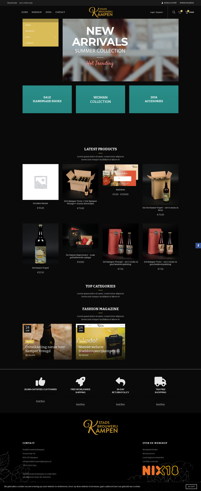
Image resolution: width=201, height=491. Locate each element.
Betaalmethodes (150, 449)
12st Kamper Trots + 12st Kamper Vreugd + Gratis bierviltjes (80, 202)
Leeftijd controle (150, 461)
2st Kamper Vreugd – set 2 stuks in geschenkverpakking (120, 263)
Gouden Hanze (40, 203)
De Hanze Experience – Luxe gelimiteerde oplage (80, 256)
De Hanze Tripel (40, 268)
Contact (60, 12)
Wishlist (181, 11)
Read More (40, 401)
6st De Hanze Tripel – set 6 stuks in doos (160, 208)
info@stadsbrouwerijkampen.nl (37, 461)
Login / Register (156, 12)
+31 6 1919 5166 (30, 465)
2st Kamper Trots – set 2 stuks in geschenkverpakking (160, 263)
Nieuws (29, 342)
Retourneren (149, 453)
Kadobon (120, 189)
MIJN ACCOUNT (170, 3)
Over (48, 12)
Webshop (37, 12)
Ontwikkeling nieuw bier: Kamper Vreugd (45, 349)
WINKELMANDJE (187, 3)
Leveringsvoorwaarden (153, 457)
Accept (191, 487)
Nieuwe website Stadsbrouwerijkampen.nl (99, 349)
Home (25, 12)
